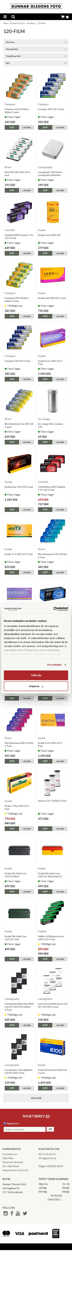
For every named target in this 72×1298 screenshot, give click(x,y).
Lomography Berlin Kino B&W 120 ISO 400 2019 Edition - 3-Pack (19, 1006)
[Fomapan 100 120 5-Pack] (19, 338)
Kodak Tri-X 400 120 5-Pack (19, 554)
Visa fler (36, 1098)
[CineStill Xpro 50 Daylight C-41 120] (52, 594)
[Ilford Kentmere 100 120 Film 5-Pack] (52, 531)
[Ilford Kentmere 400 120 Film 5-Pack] (19, 720)
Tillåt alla (36, 675)
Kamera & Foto (17, 23)
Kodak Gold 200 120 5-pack (52, 298)
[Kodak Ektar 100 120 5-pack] (19, 463)
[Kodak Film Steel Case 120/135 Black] (19, 850)
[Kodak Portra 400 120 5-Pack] (52, 338)
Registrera (13, 1123)
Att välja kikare (11, 1166)
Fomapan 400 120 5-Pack (51, 109)
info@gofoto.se (47, 1158)
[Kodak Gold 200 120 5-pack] (52, 275)
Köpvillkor (8, 1158)
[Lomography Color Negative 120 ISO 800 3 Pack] (19, 1046)
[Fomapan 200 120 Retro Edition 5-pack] (19, 86)
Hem (5, 23)
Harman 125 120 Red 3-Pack (52, 800)
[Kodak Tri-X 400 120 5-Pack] (19, 531)
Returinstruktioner (13, 1162)
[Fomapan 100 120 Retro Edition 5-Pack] (19, 275)
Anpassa (34, 686)
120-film (41, 23)
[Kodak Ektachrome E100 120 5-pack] (52, 1046)
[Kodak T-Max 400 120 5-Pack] (19, 783)
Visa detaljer (54, 664)
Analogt (31, 23)
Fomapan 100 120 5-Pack (17, 361)
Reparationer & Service (15, 1170)
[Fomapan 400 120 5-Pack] (52, 86)
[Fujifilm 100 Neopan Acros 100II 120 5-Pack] (52, 913)
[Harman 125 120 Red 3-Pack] (52, 783)
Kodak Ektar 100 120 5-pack (19, 487)
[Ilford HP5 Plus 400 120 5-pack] (19, 149)
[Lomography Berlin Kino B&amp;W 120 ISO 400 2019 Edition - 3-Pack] (19, 980)
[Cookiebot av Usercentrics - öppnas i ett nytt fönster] (53, 609)
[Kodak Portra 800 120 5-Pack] (52, 720)
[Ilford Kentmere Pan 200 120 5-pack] (19, 401)
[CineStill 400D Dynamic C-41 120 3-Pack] (19, 212)
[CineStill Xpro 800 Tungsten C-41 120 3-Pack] (52, 463)
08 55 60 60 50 (47, 1154)
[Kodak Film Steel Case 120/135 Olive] (19, 913)
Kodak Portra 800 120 (49, 235)
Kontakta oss (10, 1154)
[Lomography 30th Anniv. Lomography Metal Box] (52, 149)
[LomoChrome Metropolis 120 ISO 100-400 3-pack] (52, 980)
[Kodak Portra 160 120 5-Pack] (19, 594)
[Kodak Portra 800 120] (52, 212)
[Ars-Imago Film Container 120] (52, 401)
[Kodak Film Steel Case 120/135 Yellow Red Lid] (52, 850)
